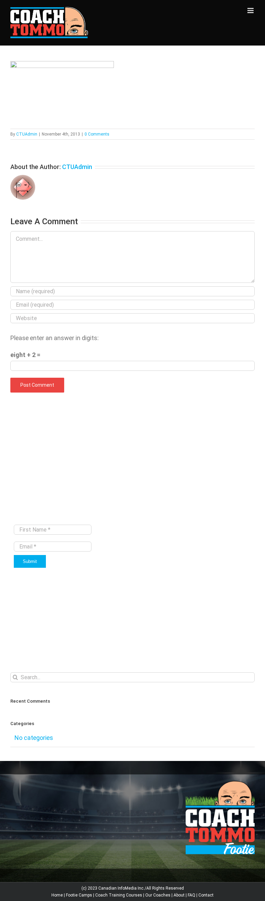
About (179, 895)
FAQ (191, 895)
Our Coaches (157, 895)
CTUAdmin (26, 134)
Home (57, 895)
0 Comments (97, 134)
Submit (30, 561)
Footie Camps (79, 895)
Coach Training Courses (118, 895)
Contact (206, 895)
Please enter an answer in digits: (54, 337)
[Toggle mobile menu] (251, 10)
